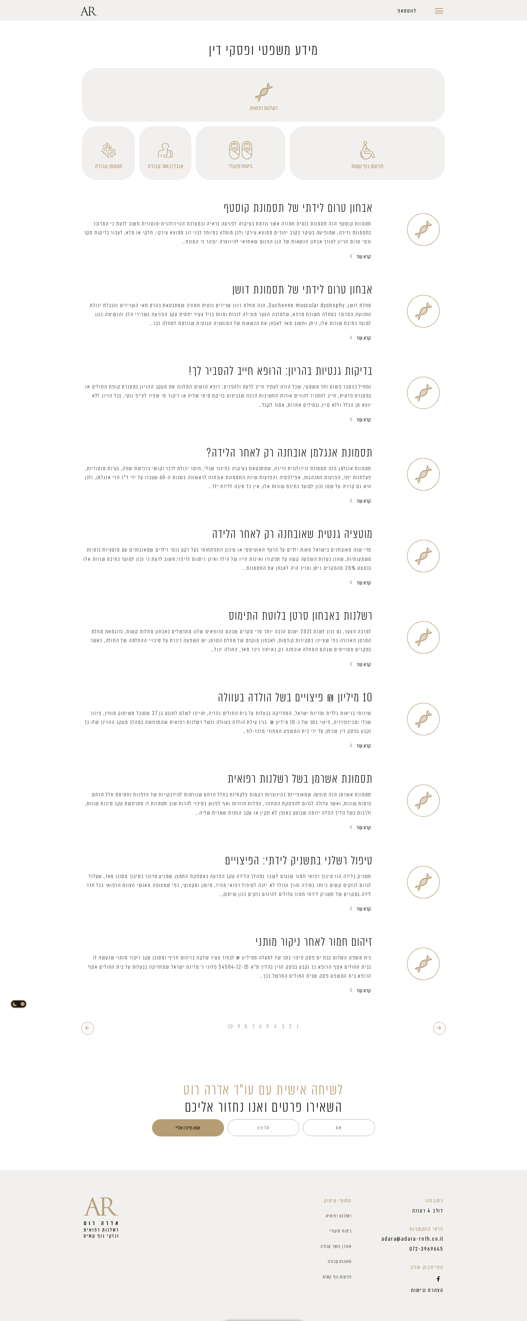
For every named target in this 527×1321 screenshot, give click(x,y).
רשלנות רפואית (263, 108)
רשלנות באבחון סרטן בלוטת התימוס (301, 615)
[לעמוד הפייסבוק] (438, 1279)
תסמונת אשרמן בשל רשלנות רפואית (300, 778)
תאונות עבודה (108, 166)
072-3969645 (426, 1249)
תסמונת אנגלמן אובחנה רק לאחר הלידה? (289, 452)
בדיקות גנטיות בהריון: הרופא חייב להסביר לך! (281, 371)
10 (230, 1026)
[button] (407, 11)
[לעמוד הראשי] (101, 1218)
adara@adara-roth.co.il (412, 1239)
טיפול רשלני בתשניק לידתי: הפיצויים (299, 860)
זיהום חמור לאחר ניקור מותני (314, 941)
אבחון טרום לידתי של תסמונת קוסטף (298, 207)
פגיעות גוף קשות (367, 166)
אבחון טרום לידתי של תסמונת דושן (302, 289)
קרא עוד (363, 257)
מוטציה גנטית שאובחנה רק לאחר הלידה (292, 534)
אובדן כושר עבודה (165, 166)
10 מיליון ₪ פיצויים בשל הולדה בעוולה (295, 697)
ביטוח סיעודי (240, 166)
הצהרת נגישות (427, 1290)
